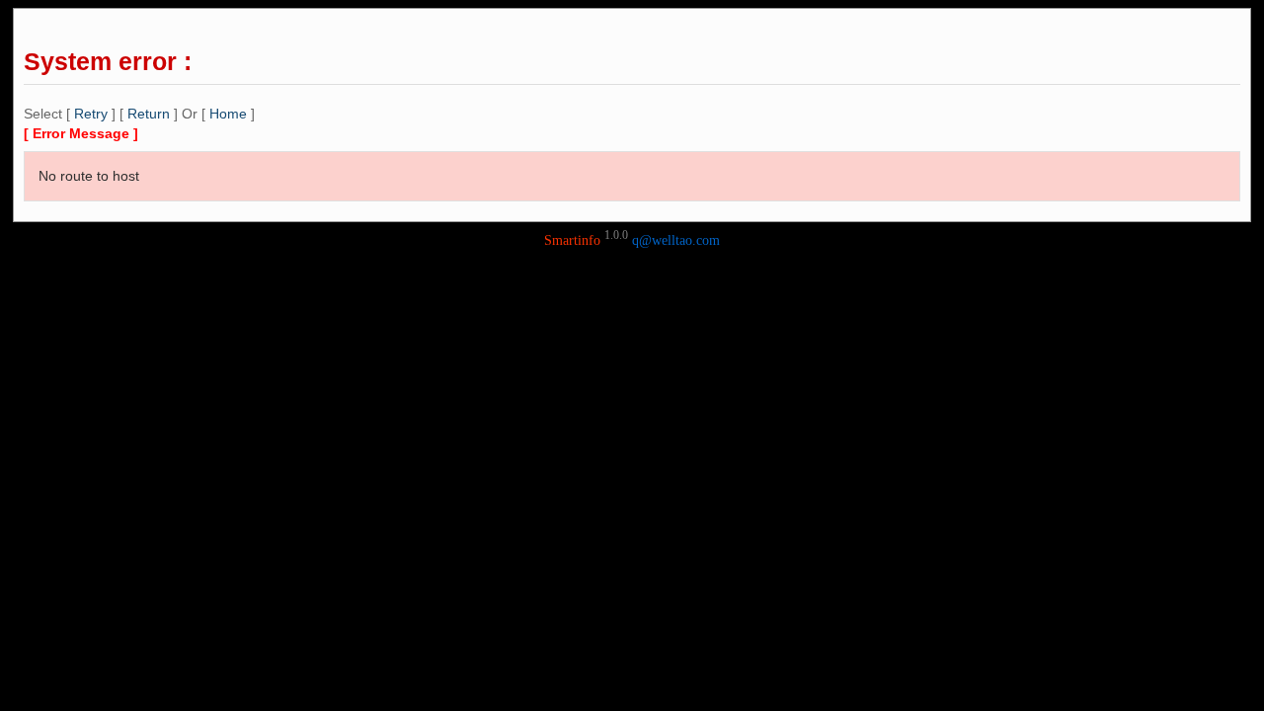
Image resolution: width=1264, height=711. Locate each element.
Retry (91, 113)
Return (148, 113)
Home (228, 113)
